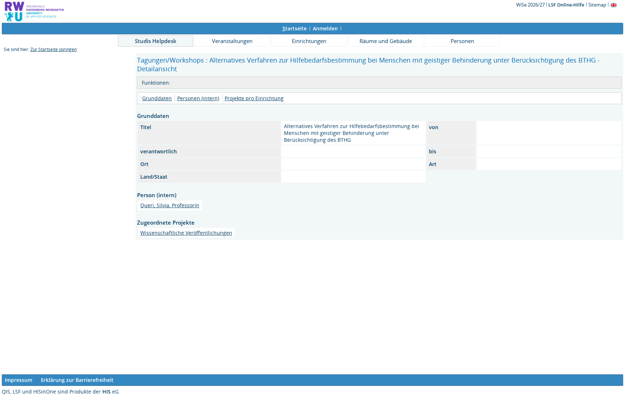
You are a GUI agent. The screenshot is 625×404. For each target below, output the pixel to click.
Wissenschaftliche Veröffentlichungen (186, 232)
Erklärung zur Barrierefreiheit (77, 380)
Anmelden (325, 28)
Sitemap (597, 4)
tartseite (294, 28)
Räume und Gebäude (386, 40)
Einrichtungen (309, 40)
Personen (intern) (198, 98)
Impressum (18, 380)
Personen (462, 40)
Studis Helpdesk (156, 40)
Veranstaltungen (232, 40)
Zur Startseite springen (53, 49)
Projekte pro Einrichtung (254, 98)
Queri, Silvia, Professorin (169, 205)
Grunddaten (157, 98)
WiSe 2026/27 (531, 4)
